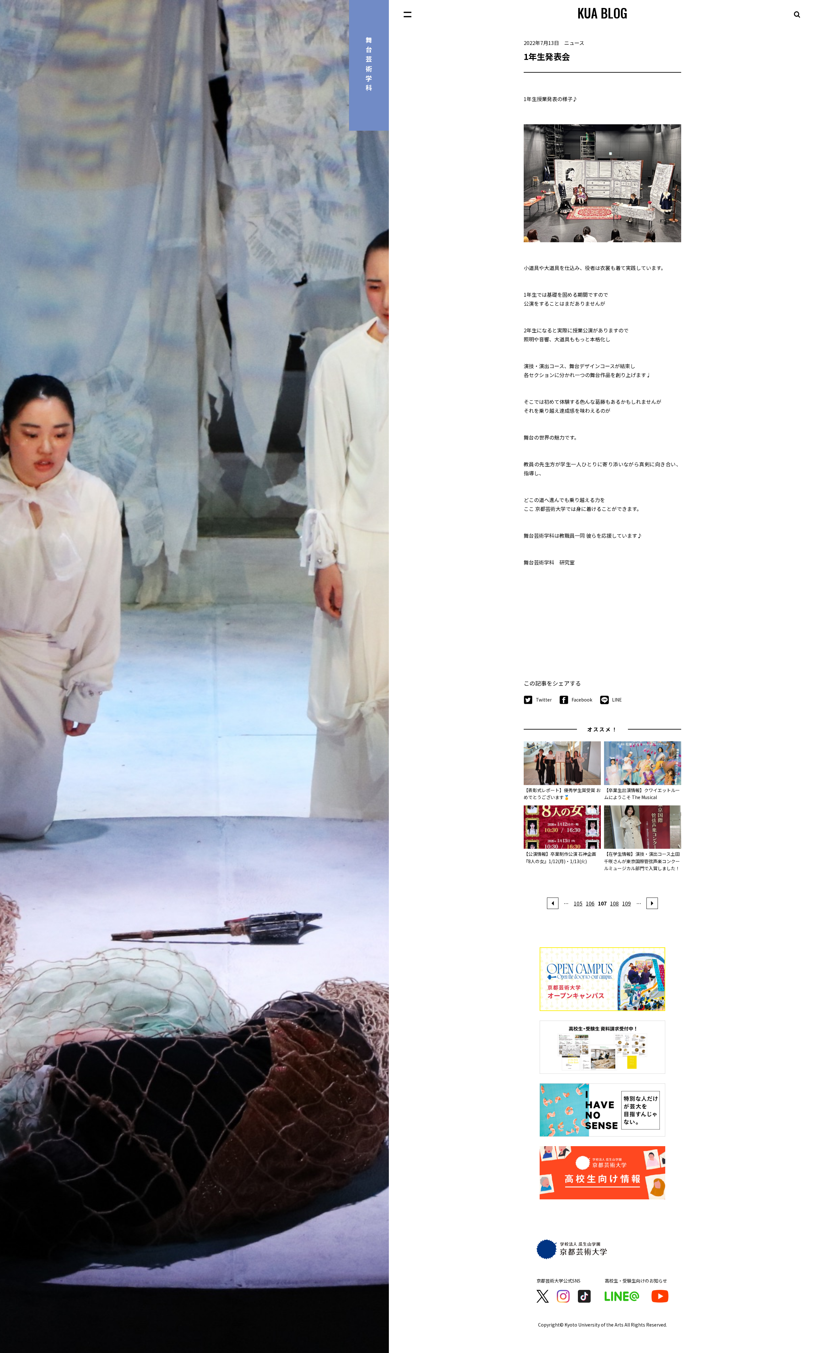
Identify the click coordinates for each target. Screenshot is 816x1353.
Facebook (582, 699)
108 (614, 903)
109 (626, 903)
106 (590, 903)
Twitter (544, 699)
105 (578, 903)
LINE (617, 699)
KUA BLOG (602, 12)
